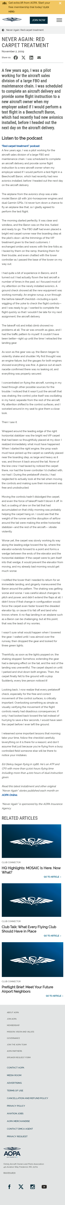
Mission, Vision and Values (20, 1032)
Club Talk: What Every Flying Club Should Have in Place (29, 929)
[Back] (4, 30)
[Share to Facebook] (16, 57)
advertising (14, 1083)
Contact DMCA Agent (20, 1128)
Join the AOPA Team (17, 1045)
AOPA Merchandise (18, 1121)
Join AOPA (11, 1019)
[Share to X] (23, 57)
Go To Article (51, 877)
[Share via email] (39, 57)
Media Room (14, 1075)
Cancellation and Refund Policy (27, 1098)
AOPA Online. (10, 795)
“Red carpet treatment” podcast (21, 146)
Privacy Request (17, 1136)
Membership (13, 1025)
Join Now (38, 20)
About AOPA (13, 1012)
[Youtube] (44, 1187)
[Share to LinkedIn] (31, 57)
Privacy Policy (16, 1106)
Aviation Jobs (15, 1113)
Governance (13, 1038)
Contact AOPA (15, 1067)
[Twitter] (21, 1187)
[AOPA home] (12, 20)
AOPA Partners (14, 1051)
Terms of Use (15, 1090)
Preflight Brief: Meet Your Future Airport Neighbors (27, 989)
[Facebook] (9, 1187)
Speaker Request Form (19, 1057)
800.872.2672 (9, 1173)
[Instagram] (32, 1187)
